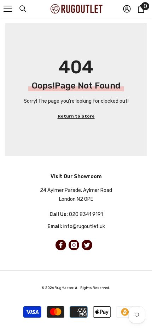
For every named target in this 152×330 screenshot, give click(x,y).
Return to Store (76, 116)
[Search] (23, 9)
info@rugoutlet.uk (84, 226)
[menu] (8, 9)
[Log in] (126, 8)
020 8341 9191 (86, 214)
